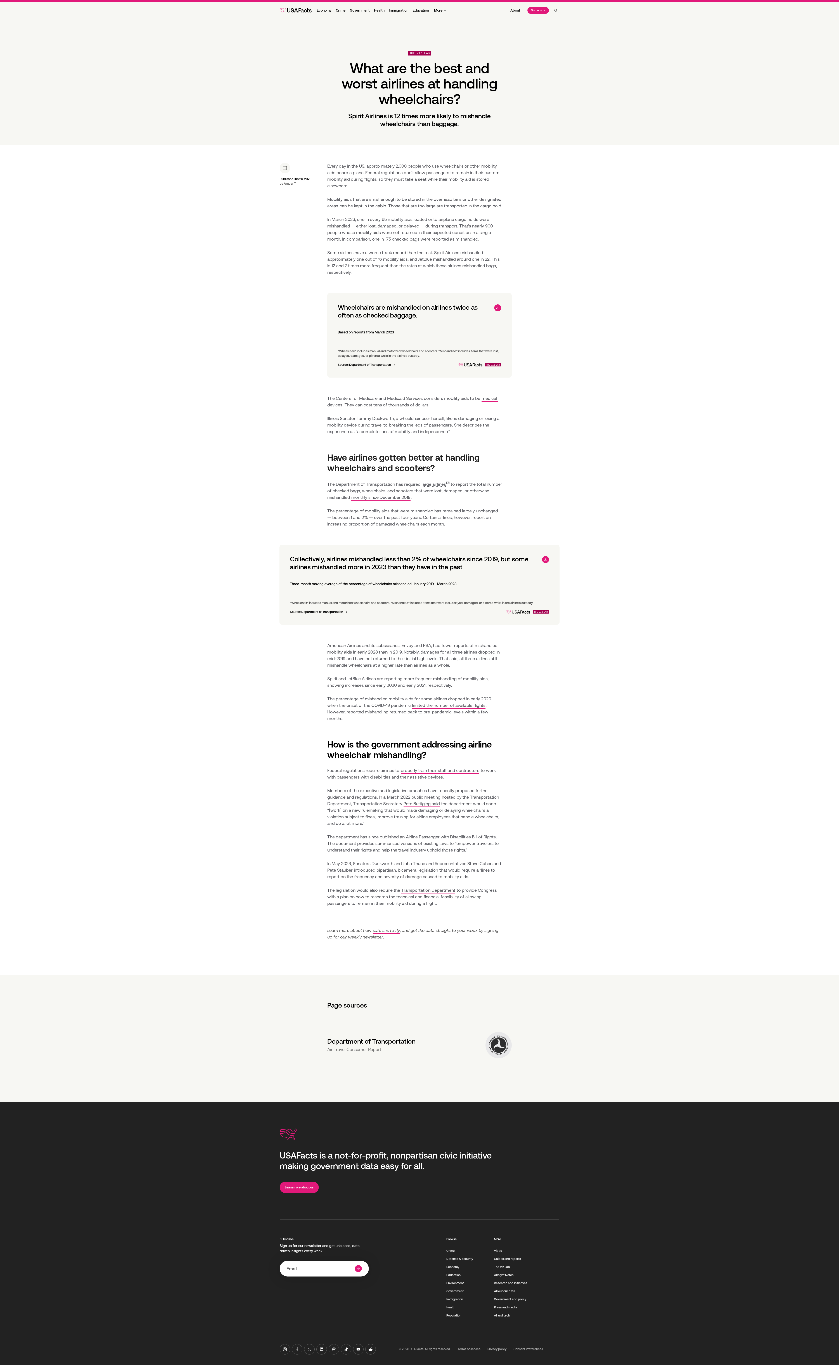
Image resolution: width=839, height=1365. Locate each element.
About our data (504, 1291)
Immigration (398, 10)
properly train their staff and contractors (440, 770)
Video (498, 1250)
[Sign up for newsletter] (358, 1268)
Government (360, 10)
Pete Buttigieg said (422, 803)
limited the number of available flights (448, 705)
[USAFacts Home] (296, 10)
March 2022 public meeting (413, 797)
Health (379, 10)
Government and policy (510, 1299)
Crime (340, 10)
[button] (436, 484)
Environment (455, 1283)
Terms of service (469, 1349)
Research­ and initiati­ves (510, 1283)
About (515, 10)
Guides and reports (507, 1259)
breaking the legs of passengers (420, 425)
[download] (497, 307)
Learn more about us (299, 1187)
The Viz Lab (502, 1267)
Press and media (505, 1307)
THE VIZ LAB (419, 53)
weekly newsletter (365, 937)
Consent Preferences (528, 1349)
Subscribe (538, 10)
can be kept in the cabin (363, 205)
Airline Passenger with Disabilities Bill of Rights (451, 836)
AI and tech (502, 1315)
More (438, 10)
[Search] (555, 10)
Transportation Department (428, 890)
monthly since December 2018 (381, 497)
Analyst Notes (503, 1275)
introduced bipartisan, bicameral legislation (396, 870)
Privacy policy (496, 1349)
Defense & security (459, 1259)
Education (421, 10)
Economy (324, 10)
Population (453, 1315)
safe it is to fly (386, 930)
